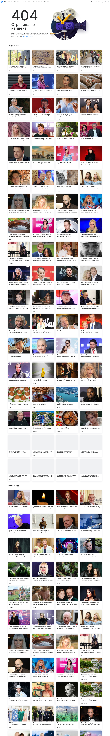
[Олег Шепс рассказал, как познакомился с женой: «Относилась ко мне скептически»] (67, 446)
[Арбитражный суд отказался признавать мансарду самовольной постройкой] (43, 398)
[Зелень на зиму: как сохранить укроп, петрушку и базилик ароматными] (91, 717)
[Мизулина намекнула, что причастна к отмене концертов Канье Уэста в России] (91, 229)
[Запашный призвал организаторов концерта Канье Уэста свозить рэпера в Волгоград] (91, 349)
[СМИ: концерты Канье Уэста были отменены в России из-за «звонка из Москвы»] (91, 398)
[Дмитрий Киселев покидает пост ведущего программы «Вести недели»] (67, 573)
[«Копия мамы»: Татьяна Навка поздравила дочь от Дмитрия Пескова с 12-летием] (19, 597)
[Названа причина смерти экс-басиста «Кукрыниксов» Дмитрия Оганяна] (91, 253)
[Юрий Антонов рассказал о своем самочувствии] (67, 597)
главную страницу (27, 36)
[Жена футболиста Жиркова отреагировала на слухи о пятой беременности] (67, 253)
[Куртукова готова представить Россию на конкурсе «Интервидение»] (43, 518)
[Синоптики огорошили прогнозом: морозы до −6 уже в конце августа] (19, 253)
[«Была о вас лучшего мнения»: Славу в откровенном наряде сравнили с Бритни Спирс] (43, 229)
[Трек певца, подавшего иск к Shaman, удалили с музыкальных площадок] (19, 573)
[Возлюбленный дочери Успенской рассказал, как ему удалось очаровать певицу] (91, 669)
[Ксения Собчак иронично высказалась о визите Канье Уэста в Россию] (19, 374)
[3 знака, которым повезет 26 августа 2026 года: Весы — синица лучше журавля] (43, 301)
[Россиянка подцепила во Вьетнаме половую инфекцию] (19, 61)
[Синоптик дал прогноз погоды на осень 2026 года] (91, 61)
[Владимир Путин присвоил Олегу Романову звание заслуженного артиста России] (91, 301)
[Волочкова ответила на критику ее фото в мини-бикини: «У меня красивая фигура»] (19, 85)
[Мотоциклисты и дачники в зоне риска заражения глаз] (19, 645)
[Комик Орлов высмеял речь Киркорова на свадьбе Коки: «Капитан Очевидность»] (19, 422)
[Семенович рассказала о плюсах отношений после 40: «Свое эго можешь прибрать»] (43, 470)
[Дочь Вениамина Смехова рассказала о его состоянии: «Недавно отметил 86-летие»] (91, 133)
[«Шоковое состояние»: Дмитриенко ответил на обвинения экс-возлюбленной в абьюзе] (67, 229)
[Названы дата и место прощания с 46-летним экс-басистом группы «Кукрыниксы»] (91, 573)
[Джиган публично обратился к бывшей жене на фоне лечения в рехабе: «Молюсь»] (67, 205)
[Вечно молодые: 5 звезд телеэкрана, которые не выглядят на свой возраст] (43, 621)
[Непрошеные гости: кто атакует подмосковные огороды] (43, 645)
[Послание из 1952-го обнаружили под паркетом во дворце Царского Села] (43, 61)
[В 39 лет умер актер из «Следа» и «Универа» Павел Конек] (19, 157)
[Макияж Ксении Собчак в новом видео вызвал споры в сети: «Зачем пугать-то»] (43, 277)
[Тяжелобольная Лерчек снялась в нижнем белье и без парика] (91, 494)
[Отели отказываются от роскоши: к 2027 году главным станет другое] (43, 422)
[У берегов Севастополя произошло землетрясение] (67, 398)
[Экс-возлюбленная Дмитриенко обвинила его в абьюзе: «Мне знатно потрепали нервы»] (43, 133)
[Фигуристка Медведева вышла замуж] (91, 109)
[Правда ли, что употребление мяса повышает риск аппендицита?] (67, 422)
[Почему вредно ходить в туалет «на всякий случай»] (19, 470)
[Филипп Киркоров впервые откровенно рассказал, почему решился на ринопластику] (19, 325)
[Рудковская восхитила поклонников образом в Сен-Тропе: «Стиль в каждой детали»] (91, 446)
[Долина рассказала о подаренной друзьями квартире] (43, 349)
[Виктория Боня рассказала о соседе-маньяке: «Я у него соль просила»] (19, 446)
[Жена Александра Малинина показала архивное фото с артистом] (91, 277)
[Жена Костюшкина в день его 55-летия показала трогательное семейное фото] (19, 669)
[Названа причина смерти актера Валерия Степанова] (19, 349)
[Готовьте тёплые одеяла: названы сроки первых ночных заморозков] (67, 621)
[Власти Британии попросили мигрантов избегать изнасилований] (43, 157)
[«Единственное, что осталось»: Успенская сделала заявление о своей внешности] (19, 549)
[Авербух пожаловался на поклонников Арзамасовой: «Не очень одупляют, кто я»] (67, 645)
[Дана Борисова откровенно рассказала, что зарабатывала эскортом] (43, 325)
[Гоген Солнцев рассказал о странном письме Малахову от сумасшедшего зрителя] (91, 470)
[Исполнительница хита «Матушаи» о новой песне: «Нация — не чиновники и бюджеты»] (67, 157)
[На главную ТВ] (4, 2)
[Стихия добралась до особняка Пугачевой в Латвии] (43, 85)
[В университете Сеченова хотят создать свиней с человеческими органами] (91, 85)
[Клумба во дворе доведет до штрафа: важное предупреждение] (67, 133)
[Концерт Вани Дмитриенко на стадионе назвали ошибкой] (67, 61)
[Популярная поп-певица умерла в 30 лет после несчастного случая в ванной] (43, 549)
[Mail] (2, 2)
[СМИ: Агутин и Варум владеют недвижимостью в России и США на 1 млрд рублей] (43, 597)
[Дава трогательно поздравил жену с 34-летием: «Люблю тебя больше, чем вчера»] (67, 349)
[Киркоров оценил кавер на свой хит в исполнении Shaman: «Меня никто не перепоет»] (19, 277)
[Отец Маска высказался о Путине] (67, 325)
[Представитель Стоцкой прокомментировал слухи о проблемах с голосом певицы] (91, 205)
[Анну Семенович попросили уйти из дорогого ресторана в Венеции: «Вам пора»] (67, 549)
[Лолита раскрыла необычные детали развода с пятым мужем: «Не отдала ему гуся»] (91, 157)
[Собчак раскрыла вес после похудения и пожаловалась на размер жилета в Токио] (67, 374)
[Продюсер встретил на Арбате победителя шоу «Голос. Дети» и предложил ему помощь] (43, 109)
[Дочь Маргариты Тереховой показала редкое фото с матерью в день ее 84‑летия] (91, 422)
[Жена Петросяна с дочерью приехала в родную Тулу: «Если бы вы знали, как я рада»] (43, 573)
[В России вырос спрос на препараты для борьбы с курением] (67, 109)
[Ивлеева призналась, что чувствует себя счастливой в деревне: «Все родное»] (43, 205)
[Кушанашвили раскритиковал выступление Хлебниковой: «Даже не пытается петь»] (91, 645)
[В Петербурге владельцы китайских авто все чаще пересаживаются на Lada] (67, 518)
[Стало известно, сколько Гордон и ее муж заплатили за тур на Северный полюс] (19, 133)
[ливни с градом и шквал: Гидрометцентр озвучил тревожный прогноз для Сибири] (43, 374)
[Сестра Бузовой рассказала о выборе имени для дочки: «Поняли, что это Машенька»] (91, 518)
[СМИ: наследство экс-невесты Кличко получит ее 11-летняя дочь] (91, 325)
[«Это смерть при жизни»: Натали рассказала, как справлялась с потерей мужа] (19, 205)
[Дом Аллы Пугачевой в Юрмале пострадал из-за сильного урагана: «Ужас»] (91, 374)
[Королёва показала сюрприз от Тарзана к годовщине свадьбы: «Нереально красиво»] (91, 621)
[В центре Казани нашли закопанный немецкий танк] (67, 181)
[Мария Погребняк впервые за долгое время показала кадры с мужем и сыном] (19, 494)
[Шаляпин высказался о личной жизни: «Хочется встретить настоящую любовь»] (19, 181)
